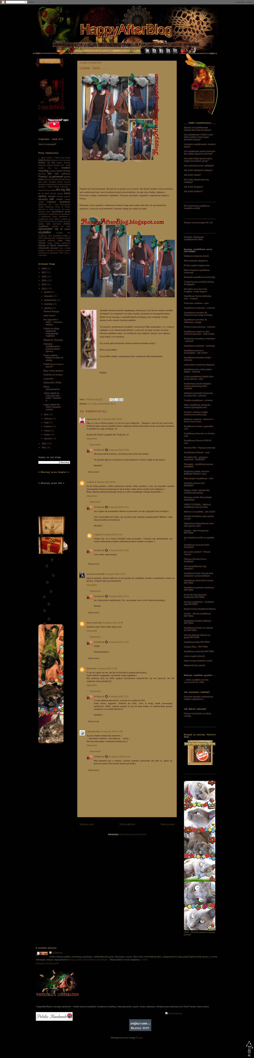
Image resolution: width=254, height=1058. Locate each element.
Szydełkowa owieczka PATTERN (199, 651)
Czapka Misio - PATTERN (196, 647)
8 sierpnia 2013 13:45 (113, 622)
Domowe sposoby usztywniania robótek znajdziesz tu (198, 697)
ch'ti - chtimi (65, 165)
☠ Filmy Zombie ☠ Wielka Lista (51, 158)
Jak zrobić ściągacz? (193, 187)
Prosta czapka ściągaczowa (197, 265)
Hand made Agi (94, 622)
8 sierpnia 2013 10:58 (105, 482)
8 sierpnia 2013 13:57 (112, 534)
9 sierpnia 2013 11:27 (119, 696)
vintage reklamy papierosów (58, 243)
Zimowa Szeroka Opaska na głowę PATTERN (197, 636)
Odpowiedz (92, 438)
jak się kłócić (43, 193)
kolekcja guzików (63, 196)
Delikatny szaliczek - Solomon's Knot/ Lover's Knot (198, 420)
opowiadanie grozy (61, 211)
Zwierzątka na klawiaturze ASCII (50, 253)
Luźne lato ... (50, 378)
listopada (48, 296)
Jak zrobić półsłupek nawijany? (198, 170)
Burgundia (42, 165)
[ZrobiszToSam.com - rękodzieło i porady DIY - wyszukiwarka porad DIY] (140, 1030)
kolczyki (51, 196)
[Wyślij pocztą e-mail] (110, 399)
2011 (44, 447)
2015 (44, 280)
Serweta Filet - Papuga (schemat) (199, 447)
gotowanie (57, 176)
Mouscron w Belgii (45, 209)
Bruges (59, 163)
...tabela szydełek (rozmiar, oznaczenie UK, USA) (196, 681)
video (60, 241)
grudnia (48, 292)
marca (47, 430)
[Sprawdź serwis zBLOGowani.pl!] (173, 1013)
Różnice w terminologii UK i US (198, 222)
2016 (44, 276)
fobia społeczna (62, 174)
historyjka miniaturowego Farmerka (51, 184)
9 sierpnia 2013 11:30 (119, 550)
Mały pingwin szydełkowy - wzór (198, 478)
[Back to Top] (249, 1049)
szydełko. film (63, 233)
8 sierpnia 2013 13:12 (119, 596)
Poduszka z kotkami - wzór (196, 303)
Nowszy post (87, 824)
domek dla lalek (63, 171)
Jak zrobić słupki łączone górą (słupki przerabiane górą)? (198, 159)
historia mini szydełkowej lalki (54, 179)
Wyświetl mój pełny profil (47, 963)
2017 (44, 272)
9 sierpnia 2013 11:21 (119, 642)
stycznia (48, 438)
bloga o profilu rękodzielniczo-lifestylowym (88, 959)
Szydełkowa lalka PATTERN (197, 642)
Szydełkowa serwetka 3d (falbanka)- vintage (195, 320)
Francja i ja (44, 176)
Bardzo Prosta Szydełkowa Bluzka (199, 609)
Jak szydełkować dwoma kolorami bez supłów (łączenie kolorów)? (199, 152)
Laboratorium (93, 731)
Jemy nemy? (49, 315)
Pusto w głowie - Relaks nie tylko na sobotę (53, 357)
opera (48, 212)
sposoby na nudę (61, 226)
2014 (44, 284)
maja (46, 422)
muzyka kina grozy (62, 209)
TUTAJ (144, 959)
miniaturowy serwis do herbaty (57, 207)
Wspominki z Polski (52, 382)
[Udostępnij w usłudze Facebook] (119, 399)
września (48, 304)
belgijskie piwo (44, 160)
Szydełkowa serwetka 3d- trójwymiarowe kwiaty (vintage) (198, 313)
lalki (52, 199)
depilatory (52, 171)
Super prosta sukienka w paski (198, 660)
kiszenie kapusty (56, 193)
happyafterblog (57, 999)
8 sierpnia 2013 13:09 (119, 450)
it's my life (92, 403)
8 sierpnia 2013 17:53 (107, 668)
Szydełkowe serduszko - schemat (199, 308)
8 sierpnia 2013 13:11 (119, 507)
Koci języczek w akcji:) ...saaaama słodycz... (53, 322)
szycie (67, 229)
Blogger (139, 1037)
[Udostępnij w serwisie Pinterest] (121, 399)
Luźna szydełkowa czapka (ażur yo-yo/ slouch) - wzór (199, 377)
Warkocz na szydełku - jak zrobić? (199, 511)
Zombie (67, 250)
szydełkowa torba (45, 236)
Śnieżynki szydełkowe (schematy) (199, 277)
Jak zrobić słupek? (192, 175)
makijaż (59, 199)
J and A (90, 482)
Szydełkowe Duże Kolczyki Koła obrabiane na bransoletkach (198, 574)
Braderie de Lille (46, 163)
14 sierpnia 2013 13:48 (111, 731)
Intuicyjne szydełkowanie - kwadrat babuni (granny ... (52, 347)
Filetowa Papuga (51, 311)
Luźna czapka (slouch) (194, 656)
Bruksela (67, 163)
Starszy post (167, 824)
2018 (44, 268)
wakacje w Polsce (47, 245)
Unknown (91, 668)
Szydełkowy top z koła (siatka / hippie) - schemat (198, 370)
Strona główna (127, 824)
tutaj (164, 327)
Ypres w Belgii (64, 248)
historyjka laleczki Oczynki (59, 182)
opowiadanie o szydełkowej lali (49, 214)
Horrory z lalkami (50, 190)
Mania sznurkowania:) (52, 387)
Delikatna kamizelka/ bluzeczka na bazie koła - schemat (198, 394)
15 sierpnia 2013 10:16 (119, 756)
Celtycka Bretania (53, 165)
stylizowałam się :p (107, 403)
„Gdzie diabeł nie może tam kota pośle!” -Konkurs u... (52, 397)
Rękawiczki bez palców (194, 665)
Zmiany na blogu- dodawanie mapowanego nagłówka (52, 332)
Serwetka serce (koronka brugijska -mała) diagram (195, 290)
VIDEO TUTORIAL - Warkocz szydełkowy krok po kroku (197, 505)
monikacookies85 (95, 574)
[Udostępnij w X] (116, 399)
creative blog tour (47, 168)
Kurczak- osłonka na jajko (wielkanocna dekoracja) (196, 413)
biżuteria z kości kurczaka (60, 160)
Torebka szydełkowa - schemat (198, 400)
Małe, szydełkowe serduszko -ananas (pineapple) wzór (198, 406)
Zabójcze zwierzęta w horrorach (51, 250)
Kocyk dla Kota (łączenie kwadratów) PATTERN (195, 595)
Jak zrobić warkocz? (193, 191)
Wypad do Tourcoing (53, 340)
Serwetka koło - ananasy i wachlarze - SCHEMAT (196, 458)
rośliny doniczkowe (53, 224)
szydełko (44, 232)
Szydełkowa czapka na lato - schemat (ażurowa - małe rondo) (199, 332)
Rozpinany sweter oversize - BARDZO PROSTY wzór (197, 472)
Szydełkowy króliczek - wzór (197, 452)
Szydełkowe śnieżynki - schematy (199, 346)
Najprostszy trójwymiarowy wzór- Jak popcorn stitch (199, 524)
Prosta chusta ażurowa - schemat (199, 327)
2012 (44, 443)
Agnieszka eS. (94, 419)
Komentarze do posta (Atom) (132, 834)
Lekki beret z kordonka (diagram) (199, 364)
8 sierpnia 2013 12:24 (115, 574)
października (50, 300)
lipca (46, 414)
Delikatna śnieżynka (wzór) (196, 256)
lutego (47, 434)
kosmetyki (43, 199)
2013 (44, 288)
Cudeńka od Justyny (53, 374)
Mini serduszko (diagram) (196, 260)
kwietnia (48, 426)
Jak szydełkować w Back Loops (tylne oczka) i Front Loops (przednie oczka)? (198, 137)
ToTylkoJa (99, 450)
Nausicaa (41, 212)
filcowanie (41, 174)
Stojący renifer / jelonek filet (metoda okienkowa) (196, 491)
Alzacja (67, 158)
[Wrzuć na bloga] (113, 399)
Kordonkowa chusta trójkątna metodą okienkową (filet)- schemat (197, 386)
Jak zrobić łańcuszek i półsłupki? (199, 165)
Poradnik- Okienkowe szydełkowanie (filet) (194, 238)
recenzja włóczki (50, 221)
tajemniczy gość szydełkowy (54, 238)
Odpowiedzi (95, 444)
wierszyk (54, 248)
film (50, 173)
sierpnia (48, 308)
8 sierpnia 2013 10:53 (112, 419)
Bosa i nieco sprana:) (53, 370)
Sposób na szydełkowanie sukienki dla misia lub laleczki (197, 128)
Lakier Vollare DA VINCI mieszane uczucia (52, 407)
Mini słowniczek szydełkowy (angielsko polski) (196, 207)
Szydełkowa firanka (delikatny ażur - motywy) (197, 297)
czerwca (48, 418)
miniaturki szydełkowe (58, 202)
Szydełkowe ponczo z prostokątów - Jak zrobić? (196, 351)
